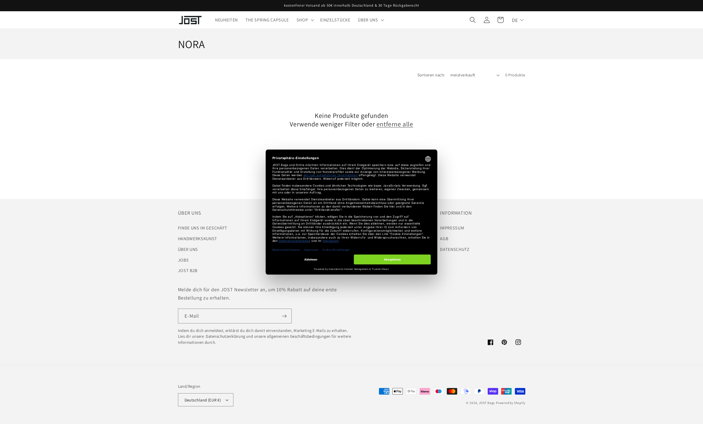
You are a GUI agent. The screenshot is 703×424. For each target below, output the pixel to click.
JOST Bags (487, 403)
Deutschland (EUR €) (203, 400)
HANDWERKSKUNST (197, 239)
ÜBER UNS (188, 249)
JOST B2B (188, 270)
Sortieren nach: (431, 74)
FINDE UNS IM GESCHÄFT (203, 228)
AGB (444, 239)
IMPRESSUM (452, 228)
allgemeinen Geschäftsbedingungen (299, 336)
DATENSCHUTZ (455, 249)
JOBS (183, 260)
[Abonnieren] (284, 316)
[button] (305, 20)
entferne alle (394, 124)
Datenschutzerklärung (225, 336)
